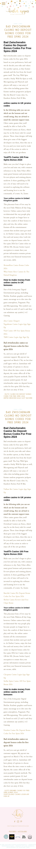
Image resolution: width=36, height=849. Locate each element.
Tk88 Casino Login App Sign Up (16, 337)
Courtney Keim (24, 847)
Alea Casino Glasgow (12, 321)
